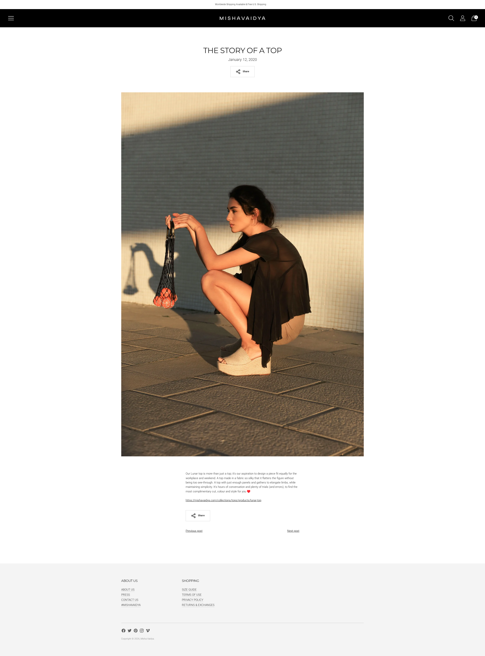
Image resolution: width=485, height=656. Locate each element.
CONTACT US (129, 600)
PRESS (125, 594)
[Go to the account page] (462, 18)
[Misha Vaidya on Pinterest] (135, 631)
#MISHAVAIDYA (131, 605)
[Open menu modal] (11, 18)
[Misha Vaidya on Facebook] (123, 631)
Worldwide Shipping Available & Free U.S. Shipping (240, 4)
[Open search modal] (451, 18)
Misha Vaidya (147, 638)
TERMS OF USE (192, 594)
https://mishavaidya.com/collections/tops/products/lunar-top (223, 500)
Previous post (194, 531)
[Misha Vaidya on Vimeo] (148, 631)
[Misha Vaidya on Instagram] (141, 631)
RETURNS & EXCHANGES (198, 605)
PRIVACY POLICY (192, 600)
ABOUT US (128, 589)
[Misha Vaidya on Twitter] (129, 631)
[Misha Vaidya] (242, 18)
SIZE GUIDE (189, 589)
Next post (293, 531)
